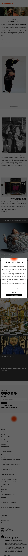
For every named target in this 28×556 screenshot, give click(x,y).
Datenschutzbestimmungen (7, 288)
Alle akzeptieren (14, 295)
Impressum (19, 288)
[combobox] (4, 259)
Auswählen (14, 292)
